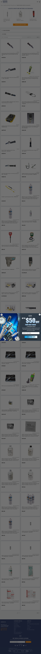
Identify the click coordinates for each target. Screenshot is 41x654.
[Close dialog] (40, 314)
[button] (30, 338)
